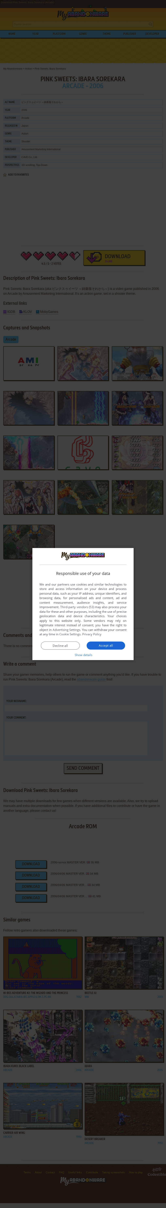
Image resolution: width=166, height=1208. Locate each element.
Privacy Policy (91, 634)
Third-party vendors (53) (77, 607)
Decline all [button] (60, 646)
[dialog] (83, 604)
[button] (83, 655)
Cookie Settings (70, 634)
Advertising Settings (66, 630)
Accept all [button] (106, 645)
